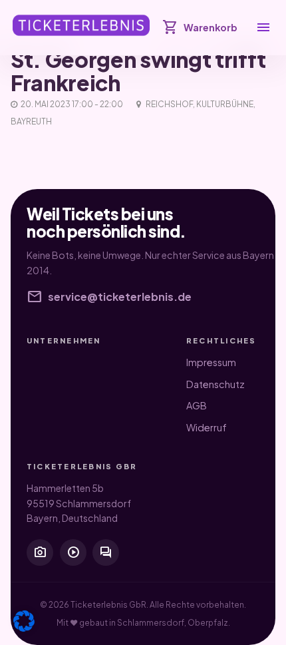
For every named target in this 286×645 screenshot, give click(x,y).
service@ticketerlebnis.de (109, 297)
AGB (196, 405)
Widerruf (206, 427)
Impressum (211, 362)
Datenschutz (215, 384)
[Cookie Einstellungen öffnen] (24, 621)
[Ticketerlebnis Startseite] (81, 25)
